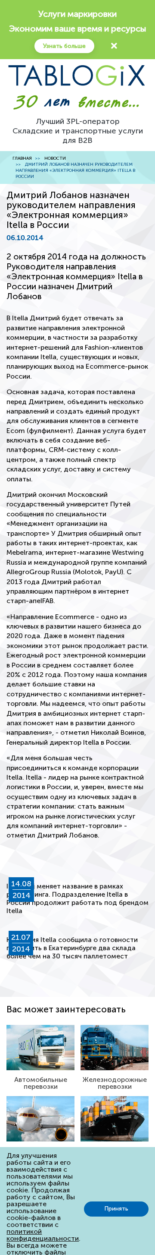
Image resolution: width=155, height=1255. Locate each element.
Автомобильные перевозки (40, 1083)
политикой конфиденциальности (42, 1234)
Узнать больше (64, 46)
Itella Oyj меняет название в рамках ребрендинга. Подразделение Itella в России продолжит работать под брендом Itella (77, 898)
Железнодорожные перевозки (115, 1083)
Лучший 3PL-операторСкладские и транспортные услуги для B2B (77, 131)
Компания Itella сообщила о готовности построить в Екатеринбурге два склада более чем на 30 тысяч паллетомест (72, 948)
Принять (116, 1208)
